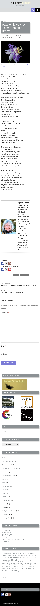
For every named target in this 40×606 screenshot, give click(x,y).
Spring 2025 (26, 563)
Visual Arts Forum (7, 534)
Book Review (7, 486)
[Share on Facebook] (2, 269)
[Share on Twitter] (6, 269)
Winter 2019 (5, 568)
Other (4, 493)
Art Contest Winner (8, 461)
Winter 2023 (24, 275)
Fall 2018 (27, 553)
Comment (5, 313)
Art (3, 458)
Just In (4, 479)
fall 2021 (9, 555)
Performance (6, 530)
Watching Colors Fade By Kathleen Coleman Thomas (18, 284)
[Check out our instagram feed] (9, 263)
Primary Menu (37, 10)
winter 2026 (10, 570)
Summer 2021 (28, 565)
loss (24, 557)
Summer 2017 (33, 563)
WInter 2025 (5, 570)
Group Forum (6, 538)
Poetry (3, 21)
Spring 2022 (12, 563)
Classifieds (5, 541)
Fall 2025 (31, 555)
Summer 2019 (12, 565)
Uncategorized (6, 518)
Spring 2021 (5, 563)
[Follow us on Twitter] (6, 263)
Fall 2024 (25, 555)
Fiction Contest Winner (9, 475)
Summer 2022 (5, 566)
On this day (5, 496)
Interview (5, 489)
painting (35, 557)
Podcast (4, 504)
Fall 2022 (14, 555)
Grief (8, 557)
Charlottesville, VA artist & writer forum (13, 539)
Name (3, 338)
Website (4, 354)
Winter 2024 (31, 568)
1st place (4, 553)
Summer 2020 (20, 565)
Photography (6, 500)
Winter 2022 (25, 568)
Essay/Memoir (6, 465)
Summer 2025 (28, 567)
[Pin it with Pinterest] (9, 269)
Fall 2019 (32, 553)
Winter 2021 (18, 568)
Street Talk (5, 514)
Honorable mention (16, 557)
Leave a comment (16, 37)
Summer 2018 (5, 565)
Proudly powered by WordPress (9, 603)
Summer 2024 (20, 567)
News (3, 482)
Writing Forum (6, 532)
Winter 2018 (35, 566)
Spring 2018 (22, 561)
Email (3, 346)
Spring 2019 (29, 561)
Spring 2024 (19, 563)
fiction (4, 557)
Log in (4, 577)
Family (36, 555)
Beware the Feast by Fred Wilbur (12, 291)
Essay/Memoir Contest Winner (11, 468)
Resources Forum (7, 536)
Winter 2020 (11, 568)
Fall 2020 (4, 555)
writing (16, 570)
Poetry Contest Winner (9, 511)
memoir (29, 557)
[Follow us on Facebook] (2, 263)
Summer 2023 (12, 567)
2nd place (9, 553)
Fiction (4, 472)
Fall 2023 (20, 555)
